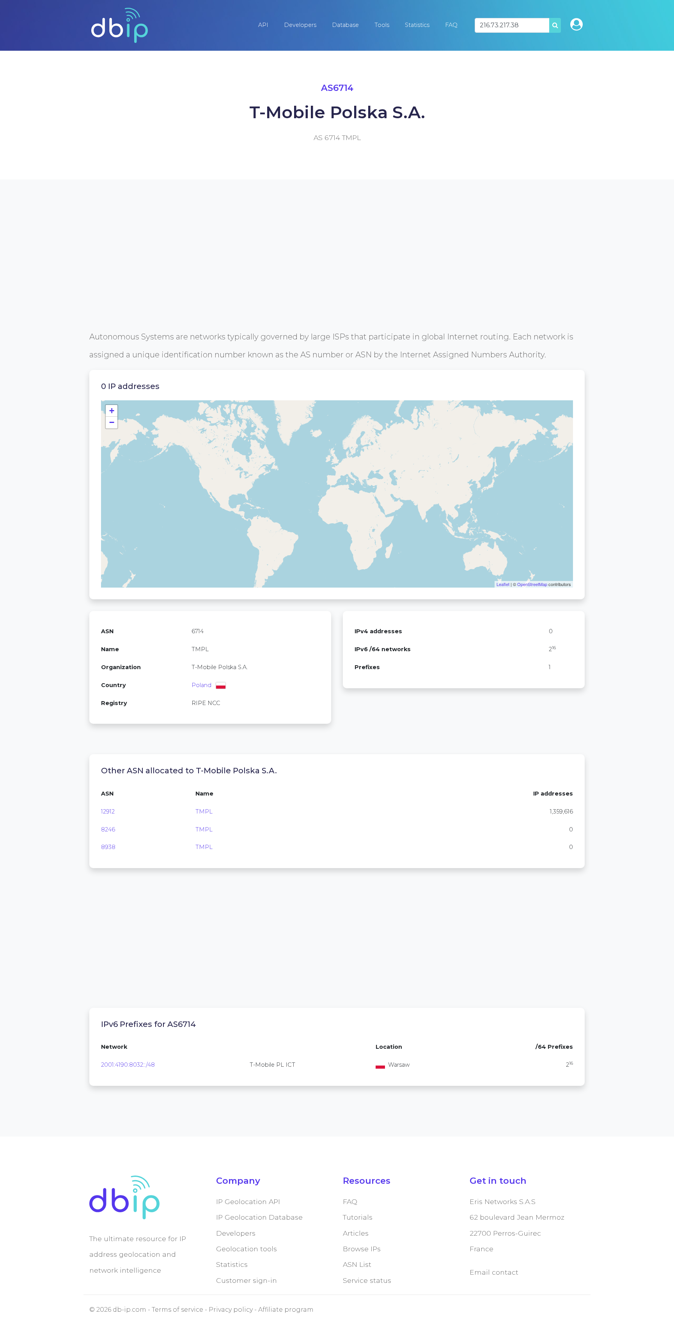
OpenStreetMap (532, 584)
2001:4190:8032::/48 (128, 1064)
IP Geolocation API (248, 1201)
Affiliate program (286, 1309)
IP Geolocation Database (259, 1217)
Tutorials (357, 1217)
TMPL (204, 811)
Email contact (494, 1272)
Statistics (417, 24)
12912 (108, 811)
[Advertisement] (323, 273)
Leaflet (503, 584)
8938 (108, 847)
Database (345, 24)
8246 (108, 829)
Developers (300, 24)
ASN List (357, 1264)
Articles (356, 1233)
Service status (367, 1280)
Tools (381, 24)
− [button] (111, 422)
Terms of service (177, 1309)
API (263, 24)
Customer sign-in (246, 1280)
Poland (201, 685)
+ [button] (111, 411)
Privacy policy (231, 1309)
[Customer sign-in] (576, 24)
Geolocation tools (246, 1249)
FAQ (451, 24)
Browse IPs (362, 1249)
